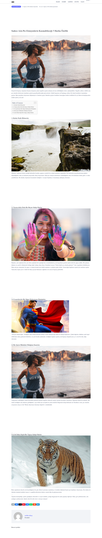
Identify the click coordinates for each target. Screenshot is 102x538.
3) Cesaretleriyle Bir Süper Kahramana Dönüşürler (24, 109)
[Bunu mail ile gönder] (13, 504)
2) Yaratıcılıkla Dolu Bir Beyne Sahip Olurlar (23, 107)
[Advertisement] (51, 18)
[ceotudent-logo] (12, 2)
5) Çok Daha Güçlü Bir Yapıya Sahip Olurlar (23, 112)
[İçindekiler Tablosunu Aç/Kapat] (34, 103)
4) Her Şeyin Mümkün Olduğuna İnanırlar (22, 110)
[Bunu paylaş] (16, 504)
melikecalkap (28, 515)
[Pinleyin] (23, 504)
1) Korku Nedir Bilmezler (19, 105)
